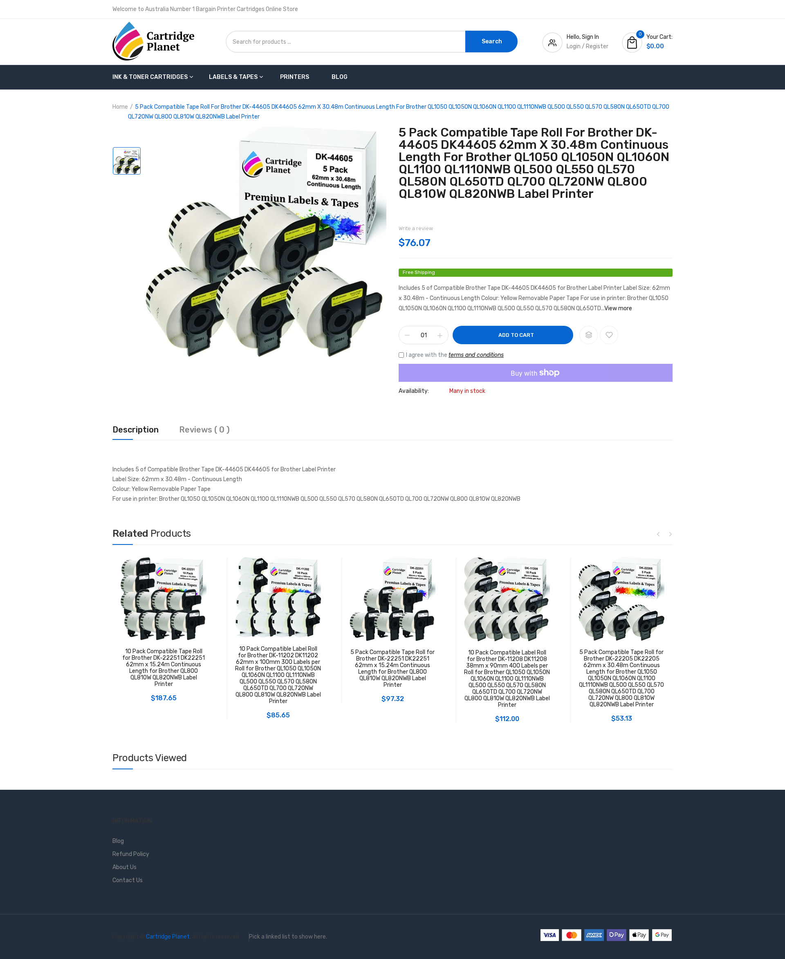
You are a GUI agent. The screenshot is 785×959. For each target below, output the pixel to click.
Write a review (416, 228)
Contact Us (127, 880)
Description (135, 430)
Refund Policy (130, 854)
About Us (124, 867)
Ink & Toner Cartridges (150, 77)
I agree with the (455, 355)
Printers (294, 77)
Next (670, 534)
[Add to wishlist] (609, 335)
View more (618, 308)
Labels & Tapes (233, 77)
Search (492, 41)
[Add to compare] (588, 335)
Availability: (414, 391)
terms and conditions (476, 355)
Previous (658, 534)
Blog (340, 77)
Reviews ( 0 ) (204, 430)
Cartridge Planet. (168, 936)
